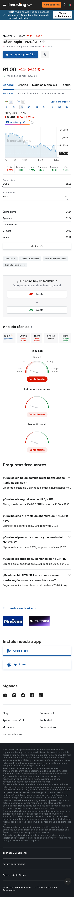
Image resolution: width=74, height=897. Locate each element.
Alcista (39, 309)
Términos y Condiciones (15, 853)
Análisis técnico (16, 327)
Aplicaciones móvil (13, 720)
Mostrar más (37, 246)
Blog (5, 713)
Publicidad (46, 720)
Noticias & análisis (44, 85)
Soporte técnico (49, 727)
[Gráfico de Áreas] (11, 102)
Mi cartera (8, 727)
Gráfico (23, 85)
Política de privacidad (14, 864)
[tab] (8, 338)
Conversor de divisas (53, 93)
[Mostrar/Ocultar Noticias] (23, 102)
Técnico (66, 85)
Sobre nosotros (48, 713)
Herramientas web (13, 734)
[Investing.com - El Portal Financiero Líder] (20, 5)
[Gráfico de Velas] (6, 102)
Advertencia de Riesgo (14, 875)
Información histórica (27, 93)
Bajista (39, 294)
